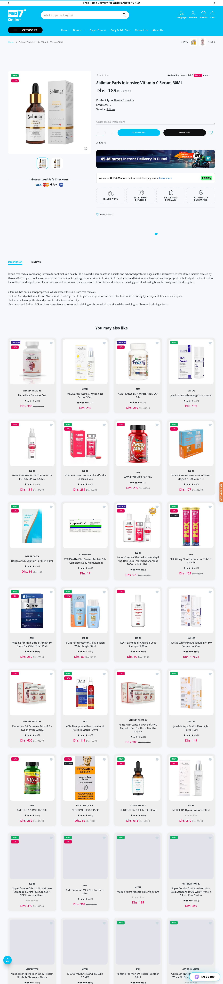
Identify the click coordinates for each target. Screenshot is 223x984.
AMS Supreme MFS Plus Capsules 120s (85, 891)
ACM (85, 722)
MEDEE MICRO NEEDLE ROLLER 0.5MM (85, 975)
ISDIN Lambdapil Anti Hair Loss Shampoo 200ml (138, 644)
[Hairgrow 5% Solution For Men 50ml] (32, 525)
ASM (32, 638)
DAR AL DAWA (32, 556)
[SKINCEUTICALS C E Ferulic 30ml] (138, 778)
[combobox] (84, 15)
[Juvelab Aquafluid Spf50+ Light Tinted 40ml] (191, 692)
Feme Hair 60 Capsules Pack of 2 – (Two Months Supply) (32, 728)
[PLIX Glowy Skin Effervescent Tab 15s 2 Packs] (191, 525)
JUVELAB (191, 391)
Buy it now (184, 132)
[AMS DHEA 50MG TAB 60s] (32, 778)
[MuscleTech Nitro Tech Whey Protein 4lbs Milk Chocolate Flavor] (32, 942)
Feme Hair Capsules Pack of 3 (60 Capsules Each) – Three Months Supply (138, 728)
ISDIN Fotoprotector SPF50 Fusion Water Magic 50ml (84, 644)
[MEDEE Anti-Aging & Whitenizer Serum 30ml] (85, 361)
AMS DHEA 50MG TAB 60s (32, 809)
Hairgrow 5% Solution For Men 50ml (32, 560)
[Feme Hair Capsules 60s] (32, 361)
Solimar (111, 109)
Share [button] (102, 142)
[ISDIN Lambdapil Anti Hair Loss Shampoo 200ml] (138, 610)
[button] (8, 3)
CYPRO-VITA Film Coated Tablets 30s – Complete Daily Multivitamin (85, 560)
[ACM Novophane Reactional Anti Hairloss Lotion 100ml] (85, 692)
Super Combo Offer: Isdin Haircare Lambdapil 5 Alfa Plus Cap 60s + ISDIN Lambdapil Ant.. (32, 892)
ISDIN (32, 471)
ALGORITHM (85, 554)
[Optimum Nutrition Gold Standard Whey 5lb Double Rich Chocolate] (191, 942)
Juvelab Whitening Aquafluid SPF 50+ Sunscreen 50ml (191, 644)
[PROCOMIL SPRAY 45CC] (85, 778)
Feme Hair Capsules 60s (32, 395)
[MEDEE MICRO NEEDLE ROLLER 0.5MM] (85, 942)
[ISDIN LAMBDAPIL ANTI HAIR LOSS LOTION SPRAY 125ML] (32, 443)
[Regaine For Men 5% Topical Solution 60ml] (138, 942)
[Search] (124, 15)
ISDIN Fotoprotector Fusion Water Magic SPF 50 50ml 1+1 (191, 477)
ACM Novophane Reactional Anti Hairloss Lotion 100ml (85, 728)
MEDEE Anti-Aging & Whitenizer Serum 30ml (85, 395)
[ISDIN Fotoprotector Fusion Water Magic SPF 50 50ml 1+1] (191, 443)
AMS (138, 389)
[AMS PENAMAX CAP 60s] (138, 443)
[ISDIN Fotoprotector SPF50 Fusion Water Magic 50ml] (85, 610)
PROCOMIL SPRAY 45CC (85, 809)
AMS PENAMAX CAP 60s (138, 477)
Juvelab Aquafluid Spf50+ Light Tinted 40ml (191, 728)
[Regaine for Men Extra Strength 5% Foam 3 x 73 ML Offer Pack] (32, 610)
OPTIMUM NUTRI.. (191, 884)
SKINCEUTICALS (138, 805)
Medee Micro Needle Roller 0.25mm (138, 891)
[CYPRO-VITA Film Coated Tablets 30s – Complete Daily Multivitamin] (85, 525)
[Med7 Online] (17, 15)
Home (11, 42)
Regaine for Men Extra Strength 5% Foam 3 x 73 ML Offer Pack (32, 644)
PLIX (191, 554)
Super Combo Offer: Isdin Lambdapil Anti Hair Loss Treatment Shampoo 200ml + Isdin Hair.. (138, 561)
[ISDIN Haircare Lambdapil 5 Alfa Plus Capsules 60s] (85, 443)
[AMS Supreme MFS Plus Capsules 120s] (85, 856)
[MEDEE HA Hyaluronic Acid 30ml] (191, 778)
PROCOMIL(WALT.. (85, 805)
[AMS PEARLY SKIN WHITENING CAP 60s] (138, 361)
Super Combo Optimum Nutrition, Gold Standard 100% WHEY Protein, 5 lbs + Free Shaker (191, 892)
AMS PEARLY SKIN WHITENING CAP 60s (138, 395)
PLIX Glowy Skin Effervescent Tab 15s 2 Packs (191, 560)
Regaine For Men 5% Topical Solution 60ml (138, 975)
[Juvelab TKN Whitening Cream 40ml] (191, 361)
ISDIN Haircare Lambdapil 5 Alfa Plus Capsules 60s (85, 477)
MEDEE (85, 389)
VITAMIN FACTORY (32, 391)
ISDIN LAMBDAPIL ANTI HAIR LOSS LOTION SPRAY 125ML (32, 477)
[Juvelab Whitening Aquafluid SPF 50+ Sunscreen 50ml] (191, 610)
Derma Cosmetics (124, 100)
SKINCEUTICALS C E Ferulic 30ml (138, 809)
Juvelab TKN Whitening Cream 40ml (191, 395)
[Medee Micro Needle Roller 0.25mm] (138, 856)
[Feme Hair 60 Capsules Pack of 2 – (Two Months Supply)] (32, 692)
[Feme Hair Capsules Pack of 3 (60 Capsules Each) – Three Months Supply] (138, 692)
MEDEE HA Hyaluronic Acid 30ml (191, 810)
